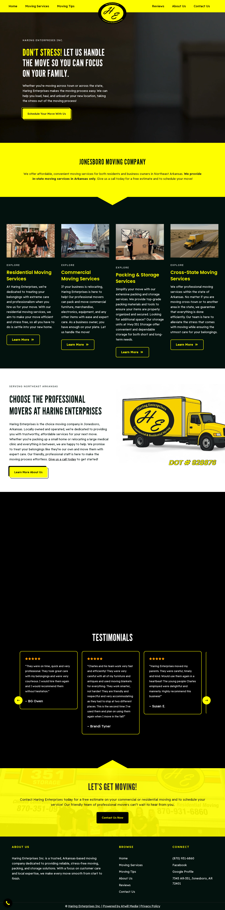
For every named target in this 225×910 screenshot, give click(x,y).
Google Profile (183, 872)
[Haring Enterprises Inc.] (112, 13)
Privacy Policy (150, 906)
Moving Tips (65, 6)
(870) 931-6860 (183, 858)
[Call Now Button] (7, 903)
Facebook (179, 865)
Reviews (158, 6)
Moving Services (37, 6)
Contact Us (202, 6)
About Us (179, 6)
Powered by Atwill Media (120, 906)
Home (13, 6)
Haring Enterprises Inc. (84, 906)
